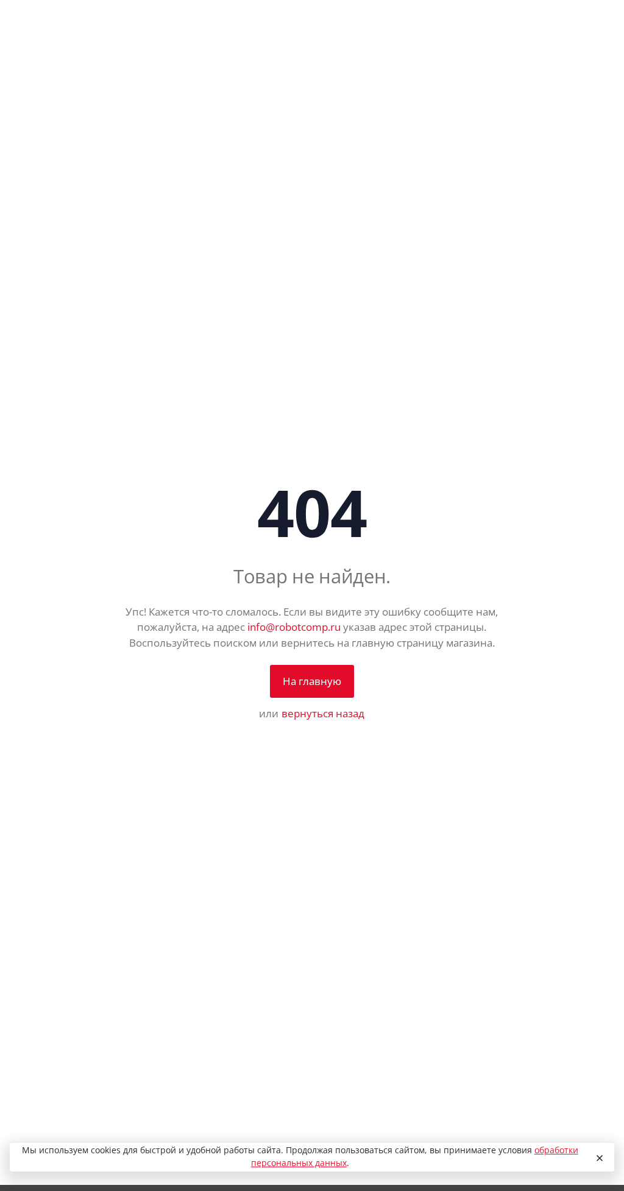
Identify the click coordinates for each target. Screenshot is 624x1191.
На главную (312, 681)
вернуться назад (323, 713)
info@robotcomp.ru (294, 627)
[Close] (599, 1158)
